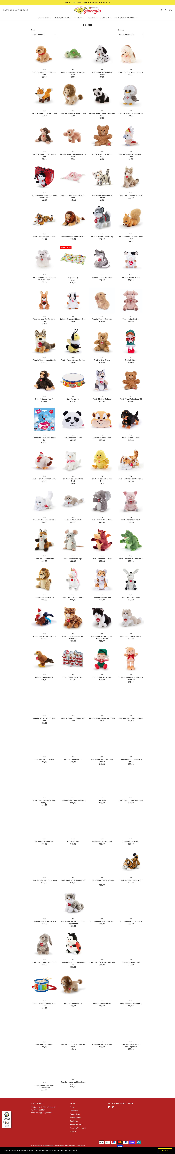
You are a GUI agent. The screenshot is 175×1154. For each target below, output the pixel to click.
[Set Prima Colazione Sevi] (44, 823)
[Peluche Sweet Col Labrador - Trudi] (44, 54)
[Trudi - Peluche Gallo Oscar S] (44, 618)
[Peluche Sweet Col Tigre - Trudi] (73, 700)
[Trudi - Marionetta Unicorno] (73, 579)
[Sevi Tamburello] (73, 380)
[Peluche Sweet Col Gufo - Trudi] (131, 95)
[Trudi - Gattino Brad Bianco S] (44, 501)
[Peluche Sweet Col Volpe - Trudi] (44, 95)
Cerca (72, 1107)
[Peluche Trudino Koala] (102, 985)
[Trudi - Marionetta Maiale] (131, 501)
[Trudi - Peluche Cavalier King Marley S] (44, 782)
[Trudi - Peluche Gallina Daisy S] (44, 460)
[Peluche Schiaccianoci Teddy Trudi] (44, 700)
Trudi (44, 69)
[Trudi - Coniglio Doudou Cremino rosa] (73, 177)
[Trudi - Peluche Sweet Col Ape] (73, 342)
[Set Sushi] (102, 782)
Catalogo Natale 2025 (15, 10)
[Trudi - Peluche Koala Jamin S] (44, 903)
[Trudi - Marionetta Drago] (102, 540)
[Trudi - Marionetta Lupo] (102, 380)
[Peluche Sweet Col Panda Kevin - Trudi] (102, 95)
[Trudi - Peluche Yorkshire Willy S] (73, 782)
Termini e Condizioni (78, 1128)
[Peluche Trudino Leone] (73, 985)
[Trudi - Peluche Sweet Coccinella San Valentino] (44, 177)
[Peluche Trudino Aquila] (44, 659)
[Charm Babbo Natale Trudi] (73, 659)
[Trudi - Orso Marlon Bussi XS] (131, 380)
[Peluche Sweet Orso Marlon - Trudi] (102, 136)
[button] (44, 34)
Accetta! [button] (165, 1150)
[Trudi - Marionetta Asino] (131, 579)
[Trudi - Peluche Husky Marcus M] (102, 903)
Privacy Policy (75, 1118)
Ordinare (121, 30)
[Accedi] (165, 10)
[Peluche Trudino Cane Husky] (102, 218)
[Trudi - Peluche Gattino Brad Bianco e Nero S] (102, 618)
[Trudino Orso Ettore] (102, 342)
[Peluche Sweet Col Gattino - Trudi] (73, 460)
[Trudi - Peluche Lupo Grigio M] (131, 177)
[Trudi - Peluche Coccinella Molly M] (73, 944)
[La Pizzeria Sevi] (73, 823)
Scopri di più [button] (72, 1150)
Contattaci (74, 1111)
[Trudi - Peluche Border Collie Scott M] (102, 741)
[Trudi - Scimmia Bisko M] (44, 380)
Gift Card (73, 1131)
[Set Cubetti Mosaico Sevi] (102, 823)
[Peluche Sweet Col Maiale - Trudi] (102, 700)
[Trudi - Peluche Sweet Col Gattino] (102, 177)
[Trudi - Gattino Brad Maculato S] (131, 460)
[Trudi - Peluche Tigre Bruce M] (131, 903)
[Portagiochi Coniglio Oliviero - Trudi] (73, 1026)
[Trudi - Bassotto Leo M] (131, 419)
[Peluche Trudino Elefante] (44, 741)
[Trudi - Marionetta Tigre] (102, 579)
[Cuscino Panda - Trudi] (73, 419)
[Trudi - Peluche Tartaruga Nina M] (102, 944)
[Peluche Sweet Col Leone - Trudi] (73, 95)
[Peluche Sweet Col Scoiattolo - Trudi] (131, 218)
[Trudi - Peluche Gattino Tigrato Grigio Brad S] (73, 903)
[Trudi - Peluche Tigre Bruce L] (44, 218)
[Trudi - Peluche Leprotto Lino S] (44, 944)
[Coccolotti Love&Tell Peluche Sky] (44, 419)
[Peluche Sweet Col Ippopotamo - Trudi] (73, 136)
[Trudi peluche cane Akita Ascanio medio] (44, 1067)
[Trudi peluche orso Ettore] (102, 1026)
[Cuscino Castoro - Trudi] (102, 419)
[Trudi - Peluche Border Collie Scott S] (131, 741)
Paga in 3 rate (75, 1114)
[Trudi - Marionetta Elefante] (102, 501)
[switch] (7, 1126)
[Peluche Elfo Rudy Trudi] (102, 659)
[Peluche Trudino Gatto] (44, 1026)
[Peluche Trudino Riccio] (73, 741)
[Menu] (10, 1112)
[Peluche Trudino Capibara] (102, 301)
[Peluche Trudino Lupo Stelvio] (44, 342)
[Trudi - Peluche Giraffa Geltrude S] (102, 862)
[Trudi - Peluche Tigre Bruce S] (131, 862)
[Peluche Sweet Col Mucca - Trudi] (73, 301)
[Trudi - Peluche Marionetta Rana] (44, 862)
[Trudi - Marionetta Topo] (73, 540)
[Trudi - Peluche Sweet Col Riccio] (131, 54)
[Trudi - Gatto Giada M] (73, 501)
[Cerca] (162, 10)
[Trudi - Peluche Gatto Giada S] (131, 618)
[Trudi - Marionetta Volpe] (44, 540)
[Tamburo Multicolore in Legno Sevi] (44, 985)
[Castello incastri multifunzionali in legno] (73, 1065)
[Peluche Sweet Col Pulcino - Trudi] (102, 460)
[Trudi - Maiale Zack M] (131, 301)
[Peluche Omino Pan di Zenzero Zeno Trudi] (131, 659)
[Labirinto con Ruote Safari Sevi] (131, 782)
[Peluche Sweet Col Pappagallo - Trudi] (131, 136)
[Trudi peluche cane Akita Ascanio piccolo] (131, 1026)
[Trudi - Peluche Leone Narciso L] (73, 218)
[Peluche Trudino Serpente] (102, 259)
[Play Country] (73, 259)
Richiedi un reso (76, 1124)
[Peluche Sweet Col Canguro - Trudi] (44, 301)
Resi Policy (74, 1121)
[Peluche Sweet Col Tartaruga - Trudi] (73, 54)
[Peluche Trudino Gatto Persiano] (131, 700)
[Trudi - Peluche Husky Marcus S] (73, 862)
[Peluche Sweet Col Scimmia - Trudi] (44, 136)
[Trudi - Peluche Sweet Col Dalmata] (102, 54)
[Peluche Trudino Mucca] (131, 259)
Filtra (33, 30)
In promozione (62, 18)
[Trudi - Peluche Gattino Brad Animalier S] (73, 618)
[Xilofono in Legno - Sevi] (131, 944)
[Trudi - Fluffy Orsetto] (131, 823)
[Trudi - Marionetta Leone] (44, 579)
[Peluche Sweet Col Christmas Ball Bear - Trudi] (44, 259)
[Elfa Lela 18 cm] (131, 342)
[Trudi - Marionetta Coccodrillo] (131, 540)
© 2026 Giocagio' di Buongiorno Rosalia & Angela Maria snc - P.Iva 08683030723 (53, 1145)
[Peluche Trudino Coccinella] (131, 985)
